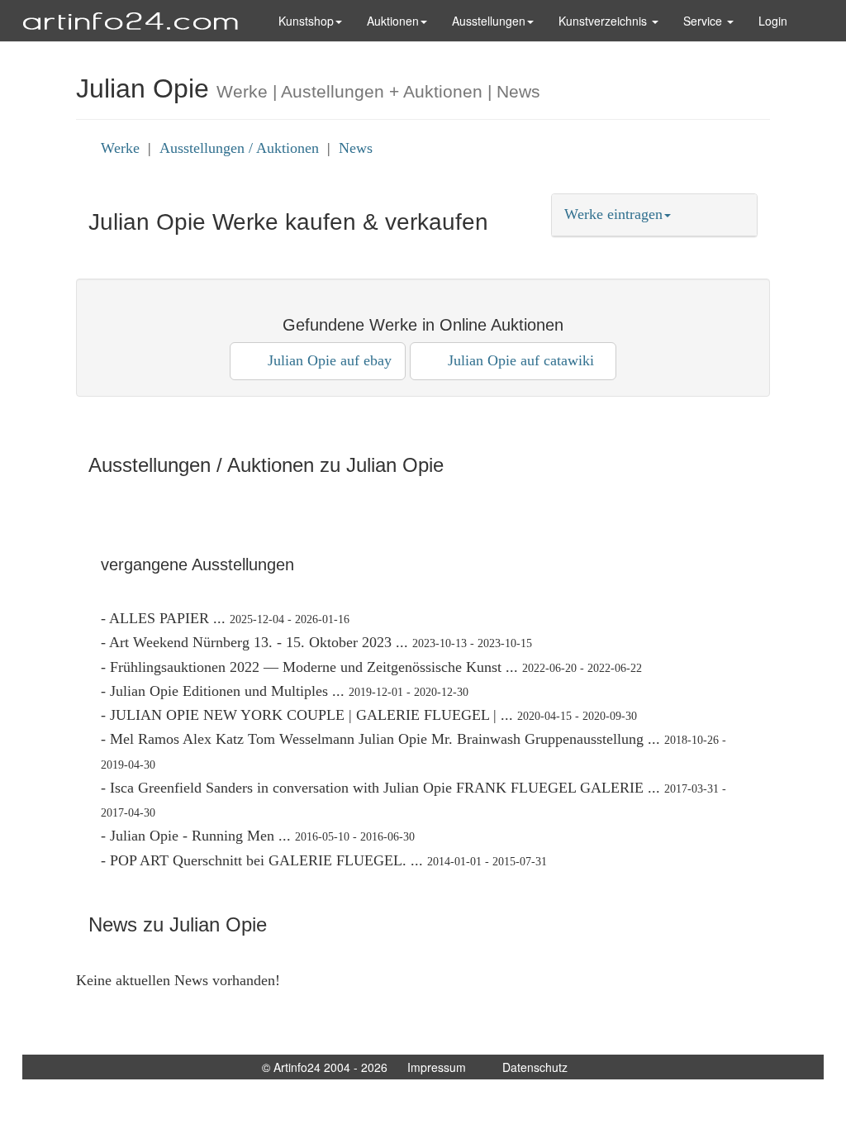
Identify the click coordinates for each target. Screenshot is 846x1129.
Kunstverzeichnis (604, 20)
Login (772, 20)
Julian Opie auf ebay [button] (323, 360)
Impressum (436, 1067)
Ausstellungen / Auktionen (239, 148)
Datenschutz (535, 1067)
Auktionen (393, 20)
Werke (120, 148)
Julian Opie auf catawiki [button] (518, 360)
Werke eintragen (613, 214)
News (356, 148)
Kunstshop (306, 20)
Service (704, 20)
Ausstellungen (488, 20)
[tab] (654, 215)
